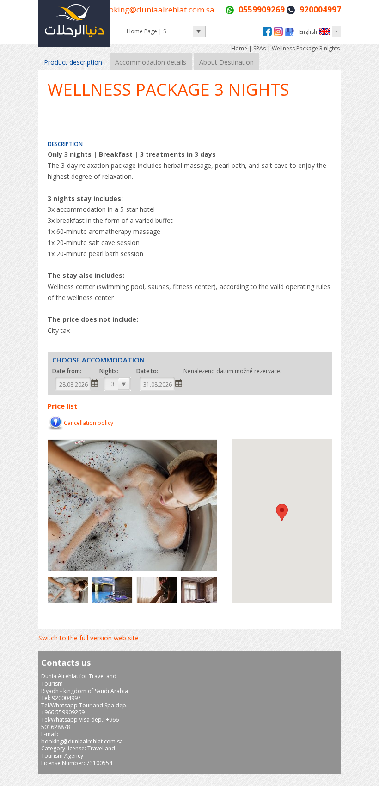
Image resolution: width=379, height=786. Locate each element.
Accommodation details (150, 62)
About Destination (226, 62)
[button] (282, 512)
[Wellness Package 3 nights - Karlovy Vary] (69, 602)
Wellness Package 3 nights (306, 48)
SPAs (259, 48)
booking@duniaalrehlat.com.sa (156, 9)
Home (240, 48)
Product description (73, 62)
